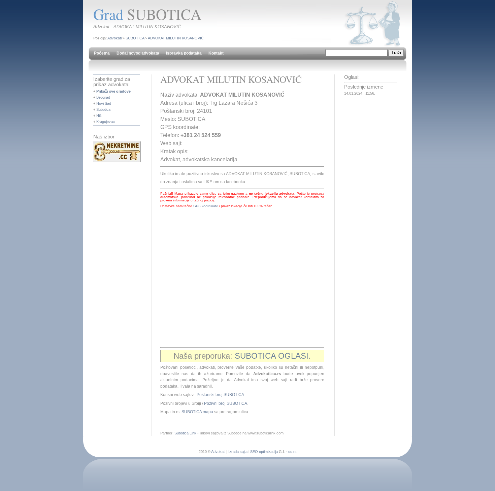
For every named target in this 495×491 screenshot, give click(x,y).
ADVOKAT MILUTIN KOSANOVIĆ (176, 38)
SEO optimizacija (264, 452)
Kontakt (216, 53)
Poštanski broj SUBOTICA (220, 394)
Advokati (114, 38)
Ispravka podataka (184, 53)
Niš (99, 115)
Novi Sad (103, 103)
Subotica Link (185, 433)
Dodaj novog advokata (138, 53)
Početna (102, 53)
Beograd (103, 97)
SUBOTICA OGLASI (271, 355)
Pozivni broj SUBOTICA (225, 403)
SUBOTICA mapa (197, 412)
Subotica (103, 109)
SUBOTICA (135, 38)
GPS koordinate (205, 206)
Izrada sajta (238, 452)
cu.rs (292, 452)
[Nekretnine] (117, 161)
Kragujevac (105, 122)
